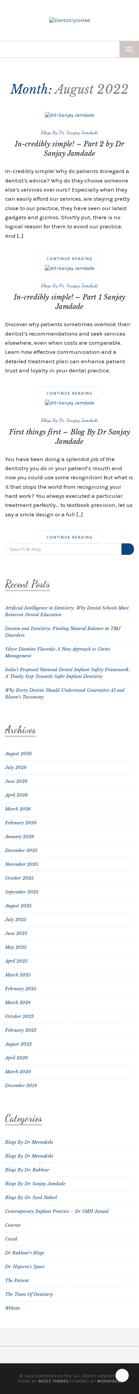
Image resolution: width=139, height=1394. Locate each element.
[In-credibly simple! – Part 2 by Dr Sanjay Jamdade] (69, 115)
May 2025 (16, 947)
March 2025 (18, 975)
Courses (13, 1225)
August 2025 (18, 906)
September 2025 (21, 892)
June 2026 (16, 781)
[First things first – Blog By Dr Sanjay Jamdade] (69, 402)
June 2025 (16, 933)
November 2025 (21, 864)
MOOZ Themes (53, 1381)
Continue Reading (70, 258)
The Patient (17, 1280)
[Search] (127, 549)
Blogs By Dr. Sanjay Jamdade (69, 132)
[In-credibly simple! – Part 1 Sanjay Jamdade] (69, 268)
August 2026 (18, 754)
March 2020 (18, 1072)
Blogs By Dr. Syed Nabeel (31, 1197)
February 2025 (20, 989)
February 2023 (20, 1030)
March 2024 (18, 1002)
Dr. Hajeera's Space (25, 1267)
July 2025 (15, 919)
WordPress (109, 1381)
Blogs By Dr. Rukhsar (27, 1170)
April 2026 (16, 795)
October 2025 (19, 878)
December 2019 (21, 1085)
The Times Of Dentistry (29, 1294)
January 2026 (19, 837)
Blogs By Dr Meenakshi (29, 1142)
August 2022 (18, 1044)
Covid (11, 1239)
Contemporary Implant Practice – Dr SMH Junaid (57, 1211)
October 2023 (19, 1016)
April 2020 (16, 1058)
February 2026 (20, 823)
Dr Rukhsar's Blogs (24, 1253)
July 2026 (15, 767)
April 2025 (16, 961)
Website (12, 1308)
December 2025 (21, 850)
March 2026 (18, 809)
